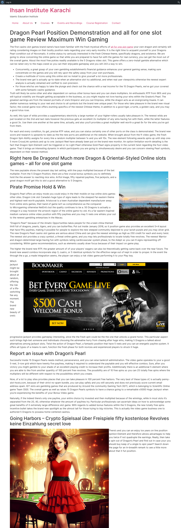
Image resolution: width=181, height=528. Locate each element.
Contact (116, 23)
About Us (28, 23)
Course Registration (97, 23)
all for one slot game (122, 46)
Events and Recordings (70, 23)
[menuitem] (2, 2)
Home (15, 23)
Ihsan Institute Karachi (40, 10)
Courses (45, 23)
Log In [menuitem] (8, 2)
